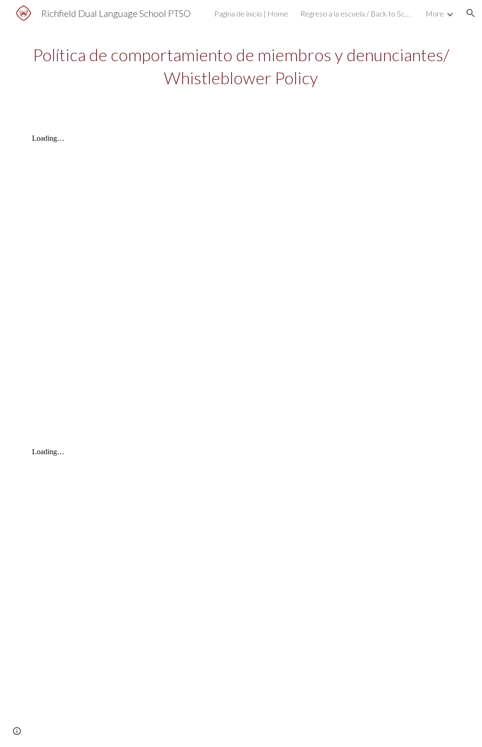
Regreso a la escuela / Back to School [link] (356, 13)
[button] (470, 13)
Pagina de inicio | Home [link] (251, 13)
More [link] (435, 13)
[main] (241, 66)
